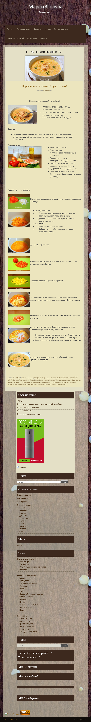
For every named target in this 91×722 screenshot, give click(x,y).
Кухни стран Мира (26, 377)
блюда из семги (50, 378)
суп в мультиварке (53, 382)
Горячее (22, 513)
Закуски (22, 521)
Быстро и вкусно (61, 29)
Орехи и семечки (26, 597)
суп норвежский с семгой (66, 382)
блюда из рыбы (41, 378)
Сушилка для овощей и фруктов (32, 567)
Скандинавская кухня (23, 378)
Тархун (20, 401)
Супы (31, 378)
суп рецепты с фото (28, 384)
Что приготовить (61, 384)
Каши (21, 523)
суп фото (45, 384)
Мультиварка (35, 377)
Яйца (21, 610)
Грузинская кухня (26, 626)
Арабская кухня (25, 619)
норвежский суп (50, 380)
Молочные (23, 586)
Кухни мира (32, 38)
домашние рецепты (61, 378)
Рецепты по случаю (42, 29)
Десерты (23, 516)
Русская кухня (25, 629)
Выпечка (23, 508)
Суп (46, 382)
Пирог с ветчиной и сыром (28, 407)
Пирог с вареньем (24, 411)
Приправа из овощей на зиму (29, 414)
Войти (19, 545)
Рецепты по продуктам (56, 377)
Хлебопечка (24, 564)
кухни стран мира (73, 378)
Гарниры (23, 510)
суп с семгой (38, 384)
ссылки (44, 38)
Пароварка (24, 570)
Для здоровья (23, 502)
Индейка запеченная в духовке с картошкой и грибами (39, 404)
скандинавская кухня (39, 382)
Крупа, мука (24, 581)
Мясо (21, 589)
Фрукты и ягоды (25, 607)
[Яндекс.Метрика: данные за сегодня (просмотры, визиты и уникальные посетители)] (12, 714)
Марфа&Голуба (45, 6)
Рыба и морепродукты (28, 605)
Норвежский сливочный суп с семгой (44, 86)
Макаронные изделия (28, 583)
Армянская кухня (26, 621)
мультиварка (11, 380)
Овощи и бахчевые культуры (31, 594)
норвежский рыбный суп (22, 380)
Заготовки (23, 518)
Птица (22, 602)
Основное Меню (24, 29)
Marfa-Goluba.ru (11, 719)
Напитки (22, 529)
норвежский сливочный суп (38, 380)
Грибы (22, 578)
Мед (21, 591)
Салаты (22, 526)
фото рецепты (52, 384)
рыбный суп (28, 382)
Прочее (22, 599)
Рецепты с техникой (15, 38)
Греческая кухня (26, 624)
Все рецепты (16, 377)
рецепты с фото (20, 382)
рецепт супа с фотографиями (64, 380)
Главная (10, 29)
